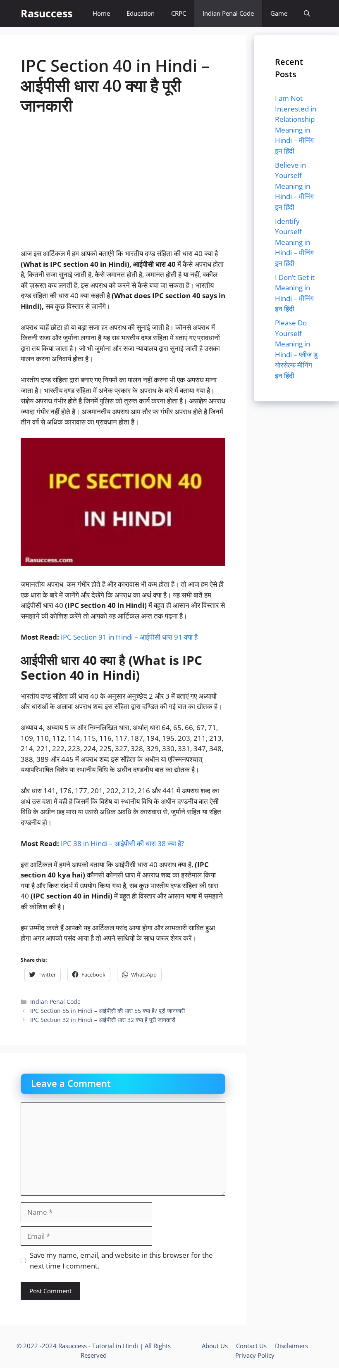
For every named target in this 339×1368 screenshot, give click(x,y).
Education (141, 13)
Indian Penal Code (228, 13)
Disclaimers (291, 1346)
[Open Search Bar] (307, 13)
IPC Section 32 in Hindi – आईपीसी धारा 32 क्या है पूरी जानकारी (102, 1020)
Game (278, 13)
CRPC (178, 13)
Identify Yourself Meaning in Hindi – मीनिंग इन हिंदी (294, 242)
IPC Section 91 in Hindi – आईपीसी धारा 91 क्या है (129, 637)
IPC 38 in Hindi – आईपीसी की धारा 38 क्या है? (122, 843)
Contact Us (251, 1346)
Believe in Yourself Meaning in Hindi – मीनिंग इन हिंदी (294, 186)
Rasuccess (46, 13)
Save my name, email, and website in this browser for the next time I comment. (121, 1260)
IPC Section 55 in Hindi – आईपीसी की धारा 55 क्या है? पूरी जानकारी (107, 1011)
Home (101, 13)
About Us (215, 1346)
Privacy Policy (255, 1355)
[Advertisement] (123, 187)
